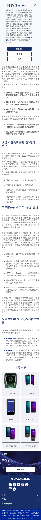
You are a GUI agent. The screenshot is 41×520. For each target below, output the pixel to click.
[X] (18, 484)
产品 (4, 499)
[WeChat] (14, 489)
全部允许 (19, 49)
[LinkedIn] (10, 484)
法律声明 (5, 513)
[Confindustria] (10, 489)
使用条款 (21, 513)
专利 (27, 513)
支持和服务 (7, 503)
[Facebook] (14, 484)
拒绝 (19, 59)
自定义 (19, 54)
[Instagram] (26, 484)
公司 (4, 495)
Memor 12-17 (11, 338)
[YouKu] (22, 484)
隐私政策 (13, 513)
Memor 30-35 (12, 350)
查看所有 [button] (20, 470)
